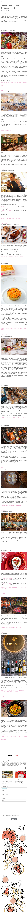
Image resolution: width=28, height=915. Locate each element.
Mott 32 (2, 424)
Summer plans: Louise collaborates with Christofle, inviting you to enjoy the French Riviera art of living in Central (7, 782)
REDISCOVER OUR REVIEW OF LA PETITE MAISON (13, 379)
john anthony (23, 761)
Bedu (2, 28)
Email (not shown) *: (5, 794)
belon (7, 759)
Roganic (3, 510)
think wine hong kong (19, 764)
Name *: (3, 790)
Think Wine (3, 632)
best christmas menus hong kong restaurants (17, 759)
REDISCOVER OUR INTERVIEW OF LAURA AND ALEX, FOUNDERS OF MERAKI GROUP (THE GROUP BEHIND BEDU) (14, 84)
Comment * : (4, 802)
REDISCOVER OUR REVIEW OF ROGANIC (11, 543)
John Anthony (4, 223)
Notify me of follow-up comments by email (11, 815)
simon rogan (9, 764)
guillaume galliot (17, 761)
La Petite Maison (4, 334)
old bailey (9, 763)
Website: (3, 798)
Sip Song (3, 593)
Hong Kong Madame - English (14, 1)
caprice (11, 760)
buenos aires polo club (5, 760)
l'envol (2, 762)
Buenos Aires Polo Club (6, 130)
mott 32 (5, 763)
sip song (13, 764)
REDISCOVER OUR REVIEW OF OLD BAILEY (11, 505)
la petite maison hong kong (16, 762)
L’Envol (2, 261)
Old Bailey (3, 467)
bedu (4, 759)
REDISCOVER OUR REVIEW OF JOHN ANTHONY (12, 256)
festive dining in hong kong (8, 761)
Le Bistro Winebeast (5, 384)
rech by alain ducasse (15, 763)
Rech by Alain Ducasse (6, 549)
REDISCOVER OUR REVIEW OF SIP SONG (11, 627)
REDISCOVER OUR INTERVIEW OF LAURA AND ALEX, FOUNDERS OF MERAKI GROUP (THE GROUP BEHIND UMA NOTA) (14, 738)
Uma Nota (3, 696)
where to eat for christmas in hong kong (10, 765)
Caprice (2, 169)
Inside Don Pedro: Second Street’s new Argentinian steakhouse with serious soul (20, 782)
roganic (4, 764)
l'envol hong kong (7, 762)
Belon (2, 90)
